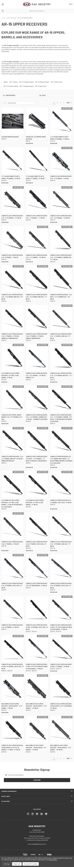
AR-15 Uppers (13, 82)
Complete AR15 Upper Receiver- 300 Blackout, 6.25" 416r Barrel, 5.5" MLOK (61, 706)
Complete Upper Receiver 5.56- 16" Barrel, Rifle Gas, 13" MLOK (60, 501)
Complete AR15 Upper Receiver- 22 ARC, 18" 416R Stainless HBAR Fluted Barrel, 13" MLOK (37, 667)
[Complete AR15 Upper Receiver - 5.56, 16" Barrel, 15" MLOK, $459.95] (12, 526)
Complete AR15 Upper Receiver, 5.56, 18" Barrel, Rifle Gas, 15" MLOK (61, 586)
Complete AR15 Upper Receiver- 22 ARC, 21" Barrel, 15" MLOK (61, 666)
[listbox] (22, 103)
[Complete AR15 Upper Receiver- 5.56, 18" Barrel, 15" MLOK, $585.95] (12, 609)
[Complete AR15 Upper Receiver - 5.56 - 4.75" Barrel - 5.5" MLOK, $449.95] (12, 200)
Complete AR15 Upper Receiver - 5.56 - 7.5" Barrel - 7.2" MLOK (37, 217)
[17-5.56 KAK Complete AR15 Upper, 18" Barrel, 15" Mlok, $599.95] (12, 160)
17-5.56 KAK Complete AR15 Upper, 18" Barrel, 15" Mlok (10, 177)
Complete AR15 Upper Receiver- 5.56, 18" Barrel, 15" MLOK (12, 626)
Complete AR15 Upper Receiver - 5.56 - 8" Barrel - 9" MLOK (12, 256)
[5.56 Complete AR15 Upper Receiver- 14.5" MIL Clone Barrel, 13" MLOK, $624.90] (37, 484)
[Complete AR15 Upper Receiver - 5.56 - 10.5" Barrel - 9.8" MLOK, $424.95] (61, 200)
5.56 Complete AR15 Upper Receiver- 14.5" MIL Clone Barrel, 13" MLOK (35, 502)
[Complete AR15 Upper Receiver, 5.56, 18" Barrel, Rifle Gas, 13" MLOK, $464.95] (12, 567)
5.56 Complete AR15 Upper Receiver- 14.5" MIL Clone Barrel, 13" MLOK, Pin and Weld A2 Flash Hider (11, 503)
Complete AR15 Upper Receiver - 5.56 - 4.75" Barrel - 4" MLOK (61, 177)
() (72, 4)
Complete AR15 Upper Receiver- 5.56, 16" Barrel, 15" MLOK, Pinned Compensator (37, 336)
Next (68, 103)
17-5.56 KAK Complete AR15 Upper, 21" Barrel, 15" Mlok (35, 177)
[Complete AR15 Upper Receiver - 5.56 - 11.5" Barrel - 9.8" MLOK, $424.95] (37, 239)
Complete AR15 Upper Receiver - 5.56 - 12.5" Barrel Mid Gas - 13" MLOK (37, 297)
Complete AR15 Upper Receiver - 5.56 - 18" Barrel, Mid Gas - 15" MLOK (61, 544)
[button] (18, 95)
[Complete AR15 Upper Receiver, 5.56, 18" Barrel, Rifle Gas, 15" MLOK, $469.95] (61, 567)
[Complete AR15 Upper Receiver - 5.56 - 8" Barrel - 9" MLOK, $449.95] (12, 239)
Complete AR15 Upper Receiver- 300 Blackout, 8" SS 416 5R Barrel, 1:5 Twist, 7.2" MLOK (12, 748)
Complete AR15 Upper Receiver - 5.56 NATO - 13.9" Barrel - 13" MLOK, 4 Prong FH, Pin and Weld (37, 459)
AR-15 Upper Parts (56, 82)
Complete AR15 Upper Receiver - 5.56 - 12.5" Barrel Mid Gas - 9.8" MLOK (12, 297)
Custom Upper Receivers (10, 137)
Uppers (6, 82)
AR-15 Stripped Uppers (42, 82)
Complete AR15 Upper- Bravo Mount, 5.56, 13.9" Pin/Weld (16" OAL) (11, 417)
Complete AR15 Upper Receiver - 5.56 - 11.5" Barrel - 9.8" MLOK (37, 256)
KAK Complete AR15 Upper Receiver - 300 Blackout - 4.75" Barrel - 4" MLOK (11, 706)
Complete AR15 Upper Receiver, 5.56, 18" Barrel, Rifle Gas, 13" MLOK (12, 586)
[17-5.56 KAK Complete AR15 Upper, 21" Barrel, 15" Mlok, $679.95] (37, 160)
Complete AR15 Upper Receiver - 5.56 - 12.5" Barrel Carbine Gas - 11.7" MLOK (61, 257)
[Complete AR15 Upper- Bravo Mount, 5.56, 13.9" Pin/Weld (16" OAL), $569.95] (12, 399)
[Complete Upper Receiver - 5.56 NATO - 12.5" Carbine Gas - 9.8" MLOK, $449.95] (61, 278)
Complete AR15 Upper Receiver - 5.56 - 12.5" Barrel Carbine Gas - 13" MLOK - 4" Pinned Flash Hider (37, 417)
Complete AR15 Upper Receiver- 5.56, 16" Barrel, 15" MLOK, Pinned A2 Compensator (12, 336)
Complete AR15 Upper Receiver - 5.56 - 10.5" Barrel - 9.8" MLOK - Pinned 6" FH (37, 375)
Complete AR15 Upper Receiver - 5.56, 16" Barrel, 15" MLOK (12, 543)
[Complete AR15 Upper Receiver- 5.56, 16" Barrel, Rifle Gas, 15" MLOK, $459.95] (37, 526)
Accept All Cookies (30, 864)
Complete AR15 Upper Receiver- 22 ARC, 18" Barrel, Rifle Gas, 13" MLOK (12, 667)
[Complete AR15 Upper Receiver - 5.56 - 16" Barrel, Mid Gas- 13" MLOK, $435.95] (61, 318)
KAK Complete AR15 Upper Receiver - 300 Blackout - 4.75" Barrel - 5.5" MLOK (36, 706)
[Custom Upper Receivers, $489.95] (12, 121)
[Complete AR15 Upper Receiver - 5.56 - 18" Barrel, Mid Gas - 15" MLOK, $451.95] (61, 526)
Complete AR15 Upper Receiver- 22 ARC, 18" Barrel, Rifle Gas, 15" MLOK (37, 627)
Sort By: (5, 103)
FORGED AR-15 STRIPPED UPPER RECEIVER (36, 138)
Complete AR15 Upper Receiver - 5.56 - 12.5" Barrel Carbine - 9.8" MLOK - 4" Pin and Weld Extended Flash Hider (61, 418)
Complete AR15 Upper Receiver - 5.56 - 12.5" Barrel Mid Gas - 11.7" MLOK (61, 375)
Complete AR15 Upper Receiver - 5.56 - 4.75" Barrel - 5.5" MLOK (12, 217)
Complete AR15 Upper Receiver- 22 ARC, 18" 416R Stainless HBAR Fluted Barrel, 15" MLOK (61, 627)
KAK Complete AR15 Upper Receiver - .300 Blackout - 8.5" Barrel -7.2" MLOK (36, 748)
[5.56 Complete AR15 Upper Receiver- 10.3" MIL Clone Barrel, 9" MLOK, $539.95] (12, 357)
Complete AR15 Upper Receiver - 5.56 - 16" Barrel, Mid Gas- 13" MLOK (61, 336)
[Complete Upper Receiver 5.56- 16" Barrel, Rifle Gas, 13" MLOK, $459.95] (61, 484)
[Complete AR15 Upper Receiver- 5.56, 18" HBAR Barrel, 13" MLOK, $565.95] (37, 567)
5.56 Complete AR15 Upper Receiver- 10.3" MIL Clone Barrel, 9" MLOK (10, 375)
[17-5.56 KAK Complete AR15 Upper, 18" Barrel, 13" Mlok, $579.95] (61, 121)
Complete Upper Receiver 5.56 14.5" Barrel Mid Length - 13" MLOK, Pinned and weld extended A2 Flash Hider (61, 460)
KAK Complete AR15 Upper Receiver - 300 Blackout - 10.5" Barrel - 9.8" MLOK (60, 748)
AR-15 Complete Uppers (26, 82)
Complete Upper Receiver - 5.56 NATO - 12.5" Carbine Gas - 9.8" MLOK (61, 297)
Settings (7, 864)
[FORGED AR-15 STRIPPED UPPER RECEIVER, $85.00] (37, 121)
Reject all (17, 864)
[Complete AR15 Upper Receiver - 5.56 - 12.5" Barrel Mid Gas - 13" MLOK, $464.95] (37, 278)
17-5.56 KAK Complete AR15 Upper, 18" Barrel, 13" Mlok (59, 138)
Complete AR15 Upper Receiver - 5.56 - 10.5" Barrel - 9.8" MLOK (61, 217)
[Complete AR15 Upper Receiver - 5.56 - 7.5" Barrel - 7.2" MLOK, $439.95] (37, 200)
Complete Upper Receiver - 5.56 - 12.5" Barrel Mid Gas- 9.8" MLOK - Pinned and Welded (12, 459)
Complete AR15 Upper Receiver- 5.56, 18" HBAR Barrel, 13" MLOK (37, 585)
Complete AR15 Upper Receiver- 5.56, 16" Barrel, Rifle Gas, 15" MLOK (37, 544)
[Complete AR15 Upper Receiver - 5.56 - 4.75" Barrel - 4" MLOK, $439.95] (61, 160)
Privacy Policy (52, 860)
